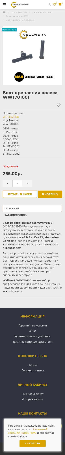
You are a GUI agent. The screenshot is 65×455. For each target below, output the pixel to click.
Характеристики (16, 215)
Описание (12, 208)
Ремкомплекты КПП (17, 16)
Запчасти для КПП (42, 12)
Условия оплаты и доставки (32, 336)
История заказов (33, 399)
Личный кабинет (33, 393)
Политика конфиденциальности (32, 341)
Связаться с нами (32, 370)
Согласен (32, 443)
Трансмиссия (19, 12)
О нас (32, 331)
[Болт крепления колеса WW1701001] (32, 55)
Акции (33, 365)
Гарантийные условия (32, 325)
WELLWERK (11, 116)
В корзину (50, 194)
